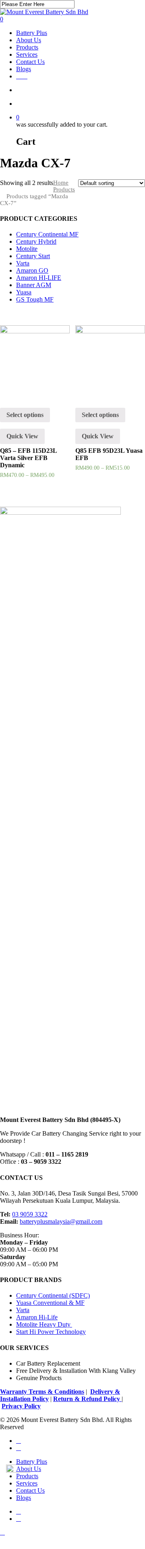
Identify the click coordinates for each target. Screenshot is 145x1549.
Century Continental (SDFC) (53, 1295)
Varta (22, 263)
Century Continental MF (47, 234)
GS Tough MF (35, 299)
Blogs (23, 1497)
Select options (25, 414)
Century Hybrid (36, 241)
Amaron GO (32, 270)
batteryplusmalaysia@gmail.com (61, 1221)
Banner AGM (33, 284)
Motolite (26, 248)
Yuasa (23, 292)
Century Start (33, 256)
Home (60, 182)
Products (64, 189)
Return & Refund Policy (87, 1398)
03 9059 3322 (30, 1214)
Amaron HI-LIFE (38, 277)
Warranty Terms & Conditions (42, 1391)
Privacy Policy (21, 1406)
